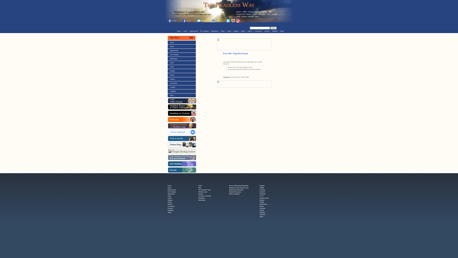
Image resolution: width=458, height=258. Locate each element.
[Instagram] (238, 21)
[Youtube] (233, 20)
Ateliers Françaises (235, 192)
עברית (270, 12)
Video (223, 31)
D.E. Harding (204, 31)
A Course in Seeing (204, 196)
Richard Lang (202, 192)
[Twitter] (228, 20)
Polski (269, 14)
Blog (199, 188)
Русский (274, 14)
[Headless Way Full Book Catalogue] (182, 107)
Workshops (214, 31)
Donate (200, 194)
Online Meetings (234, 194)
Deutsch (257, 12)
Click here (226, 77)
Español (244, 16)
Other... (257, 16)
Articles (249, 31)
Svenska (251, 16)
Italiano (248, 14)
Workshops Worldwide (236, 190)
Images (236, 31)
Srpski (238, 16)
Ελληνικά (264, 12)
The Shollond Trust (204, 190)
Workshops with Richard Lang (238, 188)
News (185, 31)
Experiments (194, 31)
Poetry (243, 31)
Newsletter (201, 200)
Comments (258, 31)
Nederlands (261, 14)
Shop (282, 31)
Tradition (275, 31)
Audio (229, 31)
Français (250, 12)
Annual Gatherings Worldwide (238, 186)
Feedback (201, 198)
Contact (266, 31)
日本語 (254, 14)
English (238, 12)
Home (179, 31)
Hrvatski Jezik (240, 14)
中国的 (244, 12)
